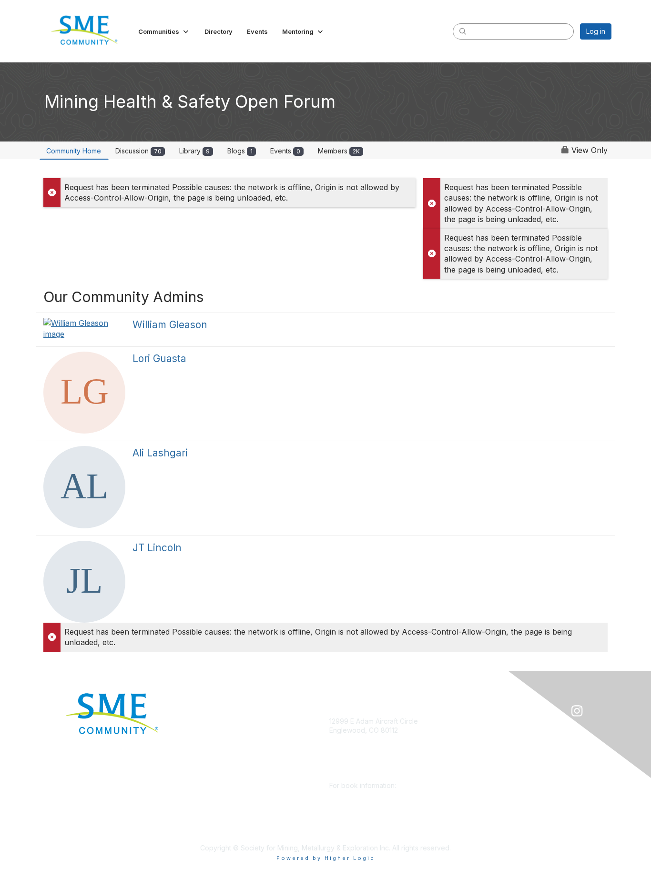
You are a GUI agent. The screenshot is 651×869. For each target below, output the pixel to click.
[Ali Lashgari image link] (84, 487)
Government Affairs (222, 763)
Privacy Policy (214, 805)
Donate (203, 721)
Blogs (240, 151)
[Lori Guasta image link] (84, 393)
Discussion (138, 151)
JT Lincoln (157, 548)
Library (194, 151)
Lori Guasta (159, 358)
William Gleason (169, 325)
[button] (164, 31)
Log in (595, 31)
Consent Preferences (226, 820)
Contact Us (209, 833)
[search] (463, 31)
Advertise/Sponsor (221, 749)
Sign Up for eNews (222, 735)
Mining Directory (218, 777)
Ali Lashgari (160, 453)
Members (339, 151)
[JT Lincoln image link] (84, 582)
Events (285, 151)
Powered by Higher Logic (325, 858)
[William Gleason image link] (84, 328)
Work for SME (213, 792)
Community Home (73, 151)
